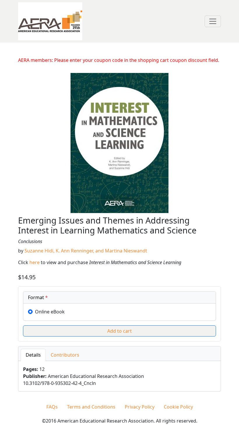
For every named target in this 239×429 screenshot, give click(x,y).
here (34, 262)
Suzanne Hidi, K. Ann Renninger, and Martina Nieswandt (85, 250)
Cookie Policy (178, 407)
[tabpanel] (119, 376)
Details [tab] (33, 355)
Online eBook (50, 311)
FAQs (52, 407)
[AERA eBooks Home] (50, 21)
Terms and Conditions (91, 407)
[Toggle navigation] (213, 21)
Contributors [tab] (65, 355)
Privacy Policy (139, 407)
